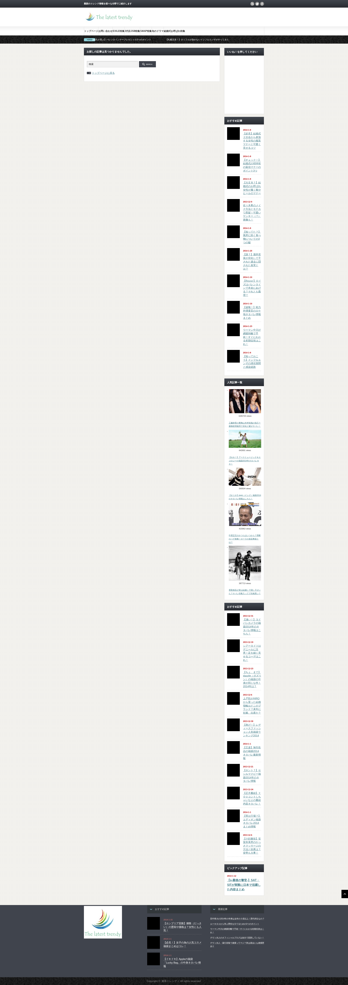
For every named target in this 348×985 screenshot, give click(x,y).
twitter (257, 4)
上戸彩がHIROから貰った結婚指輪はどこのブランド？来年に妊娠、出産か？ (252, 705)
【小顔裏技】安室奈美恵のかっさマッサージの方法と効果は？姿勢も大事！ (252, 845)
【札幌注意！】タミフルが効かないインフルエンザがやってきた (197, 39)
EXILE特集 (119, 31)
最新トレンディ (170, 981)
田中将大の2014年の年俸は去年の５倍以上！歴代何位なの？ (237, 919)
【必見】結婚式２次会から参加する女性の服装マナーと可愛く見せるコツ (252, 140)
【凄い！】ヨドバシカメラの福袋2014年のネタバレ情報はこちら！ (252, 626)
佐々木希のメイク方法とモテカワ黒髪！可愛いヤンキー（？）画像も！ (252, 212)
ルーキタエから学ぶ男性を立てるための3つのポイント (234, 924)
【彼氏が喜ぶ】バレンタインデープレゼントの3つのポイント (121, 39)
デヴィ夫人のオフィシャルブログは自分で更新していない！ (237, 938)
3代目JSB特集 (132, 31)
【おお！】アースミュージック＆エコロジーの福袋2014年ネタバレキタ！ (245, 460)
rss (252, 4)
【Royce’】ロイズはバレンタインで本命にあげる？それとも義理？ (252, 288)
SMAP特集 (146, 31)
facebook (262, 4)
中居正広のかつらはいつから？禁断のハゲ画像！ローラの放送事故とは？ (245, 538)
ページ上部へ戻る (344, 894)
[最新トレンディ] (109, 22)
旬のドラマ (158, 31)
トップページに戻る (103, 72)
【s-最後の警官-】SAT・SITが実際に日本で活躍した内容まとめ (244, 885)
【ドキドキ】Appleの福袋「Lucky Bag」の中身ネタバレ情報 (182, 962)
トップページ (91, 31)
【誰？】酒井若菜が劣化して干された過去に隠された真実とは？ (252, 261)
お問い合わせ (105, 31)
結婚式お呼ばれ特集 (174, 31)
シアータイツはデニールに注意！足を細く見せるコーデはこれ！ (252, 652)
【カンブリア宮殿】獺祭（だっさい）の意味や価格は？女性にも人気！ (182, 927)
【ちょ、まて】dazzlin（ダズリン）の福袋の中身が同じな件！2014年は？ (252, 679)
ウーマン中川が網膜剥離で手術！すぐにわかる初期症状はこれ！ (252, 337)
